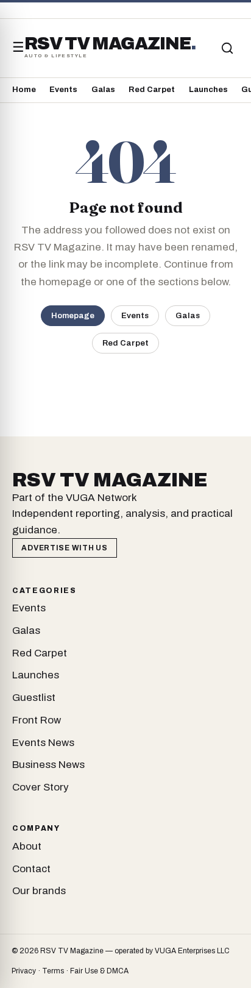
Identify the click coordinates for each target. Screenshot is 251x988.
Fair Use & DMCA (99, 971)
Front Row (36, 720)
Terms (53, 971)
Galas (103, 89)
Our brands (39, 891)
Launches (208, 89)
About (26, 846)
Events (63, 89)
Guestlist (33, 697)
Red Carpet (152, 89)
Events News (43, 742)
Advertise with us (64, 548)
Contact (31, 869)
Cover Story (40, 787)
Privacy (24, 971)
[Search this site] (227, 48)
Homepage (72, 315)
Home (24, 89)
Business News (48, 764)
